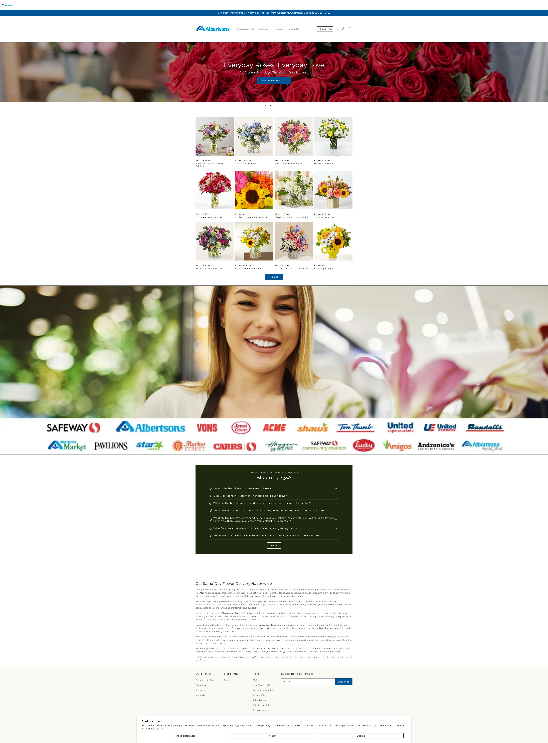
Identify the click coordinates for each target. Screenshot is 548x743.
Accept (272, 735)
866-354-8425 (322, 12)
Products (200, 690)
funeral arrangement (240, 640)
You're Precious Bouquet (209, 217)
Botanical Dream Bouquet (210, 268)
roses (239, 628)
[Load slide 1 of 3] (266, 105)
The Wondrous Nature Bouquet (291, 268)
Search (227, 680)
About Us (200, 695)
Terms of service (261, 710)
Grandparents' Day (205, 680)
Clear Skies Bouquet (246, 163)
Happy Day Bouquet (325, 163)
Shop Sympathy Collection (274, 84)
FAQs (255, 680)
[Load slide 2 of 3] (270, 105)
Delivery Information (263, 690)
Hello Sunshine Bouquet (248, 268)
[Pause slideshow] (289, 105)
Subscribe (343, 681)
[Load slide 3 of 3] (275, 105)
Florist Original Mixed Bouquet (251, 217)
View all (274, 276)
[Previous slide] (259, 105)
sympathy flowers (326, 604)
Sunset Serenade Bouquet (289, 163)
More (274, 545)
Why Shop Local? (261, 685)
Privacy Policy (155, 728)
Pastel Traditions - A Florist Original (210, 164)
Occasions (201, 685)
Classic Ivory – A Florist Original (292, 217)
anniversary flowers (257, 628)
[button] (265, 29)
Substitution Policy (262, 705)
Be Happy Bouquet (324, 268)
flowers (258, 648)
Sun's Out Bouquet (324, 217)
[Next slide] (282, 105)
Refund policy (259, 700)
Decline (361, 735)
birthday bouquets (329, 628)
